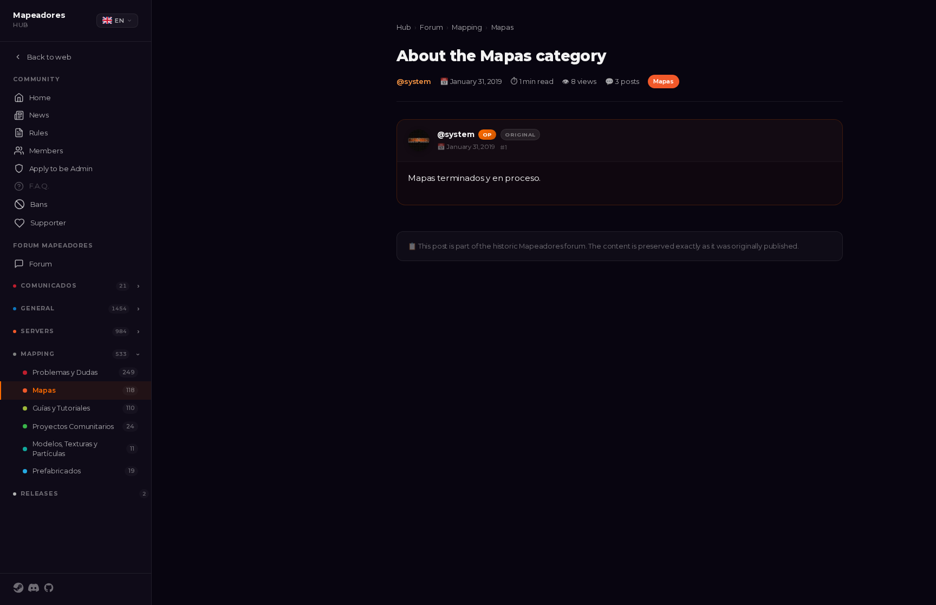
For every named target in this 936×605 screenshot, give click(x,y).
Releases (39, 493)
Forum (40, 263)
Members (46, 150)
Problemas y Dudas (83, 372)
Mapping (38, 353)
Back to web (49, 57)
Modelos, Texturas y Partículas (83, 448)
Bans (38, 204)
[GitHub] (48, 589)
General (38, 308)
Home (40, 97)
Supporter (48, 222)
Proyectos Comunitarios (83, 426)
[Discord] (33, 589)
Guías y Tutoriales (83, 408)
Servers (37, 331)
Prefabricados (83, 471)
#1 (503, 147)
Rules (38, 132)
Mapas (83, 390)
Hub (403, 27)
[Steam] (18, 589)
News (39, 114)
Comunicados (49, 285)
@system (413, 81)
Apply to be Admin (61, 168)
